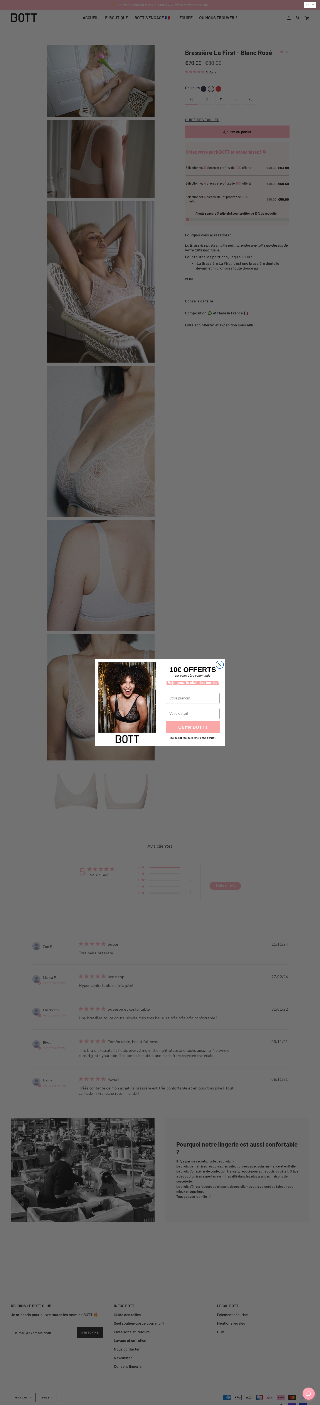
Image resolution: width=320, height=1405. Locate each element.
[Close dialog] (220, 665)
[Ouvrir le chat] (309, 1394)
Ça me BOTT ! (192, 727)
